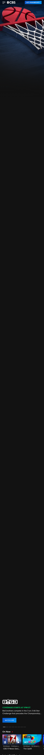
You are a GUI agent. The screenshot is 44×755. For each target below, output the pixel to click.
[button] (4, 3)
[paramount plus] (11, 2)
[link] (33, 2)
